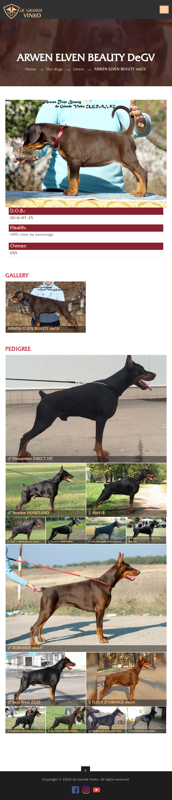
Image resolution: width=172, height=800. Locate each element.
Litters (78, 69)
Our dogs (54, 69)
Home (30, 69)
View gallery (22, 312)
